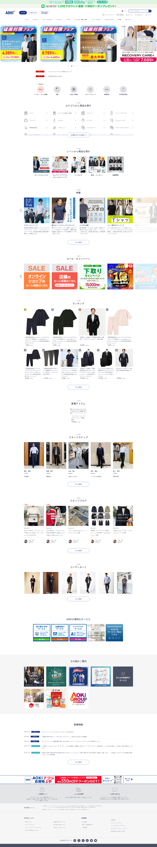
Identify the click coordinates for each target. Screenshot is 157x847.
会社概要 (84, 822)
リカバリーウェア (109, 19)
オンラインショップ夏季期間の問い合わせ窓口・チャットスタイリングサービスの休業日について (71, 741)
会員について (28, 822)
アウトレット (128, 19)
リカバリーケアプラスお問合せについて (60, 71)
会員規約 (113, 820)
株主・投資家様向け (87, 824)
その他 (119, 19)
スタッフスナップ (109, 14)
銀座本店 (31, 542)
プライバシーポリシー (117, 822)
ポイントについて (29, 824)
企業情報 (84, 818)
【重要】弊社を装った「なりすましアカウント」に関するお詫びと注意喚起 (64, 736)
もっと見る (78, 242)
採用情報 (84, 827)
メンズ (23, 12)
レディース (33, 12)
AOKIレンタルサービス (60, 827)
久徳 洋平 (31, 540)
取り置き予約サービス (59, 824)
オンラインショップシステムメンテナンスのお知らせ (58, 732)
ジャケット (35, 19)
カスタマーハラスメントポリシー (119, 828)
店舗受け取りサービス (59, 822)
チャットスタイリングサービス (33, 827)
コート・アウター (96, 19)
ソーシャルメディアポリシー (118, 825)
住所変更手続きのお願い (55, 76)
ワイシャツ (59, 19)
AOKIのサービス (29, 818)
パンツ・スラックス (47, 19)
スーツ (27, 19)
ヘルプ (125, 11)
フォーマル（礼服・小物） (81, 19)
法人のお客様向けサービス (32, 830)
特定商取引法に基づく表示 (118, 831)
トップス (68, 19)
